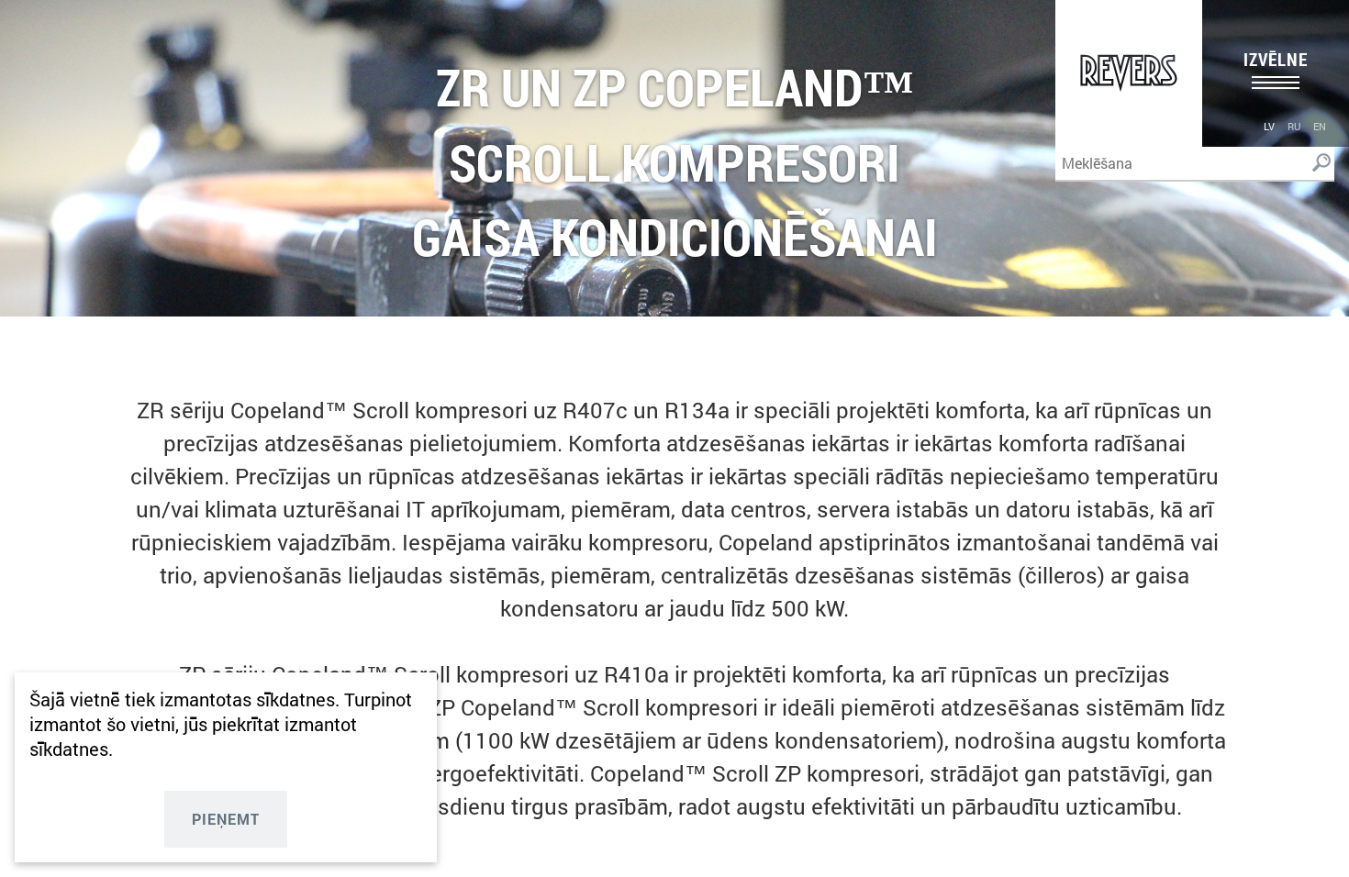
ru (1294, 126)
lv (1269, 126)
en (1319, 126)
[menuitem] (1269, 125)
